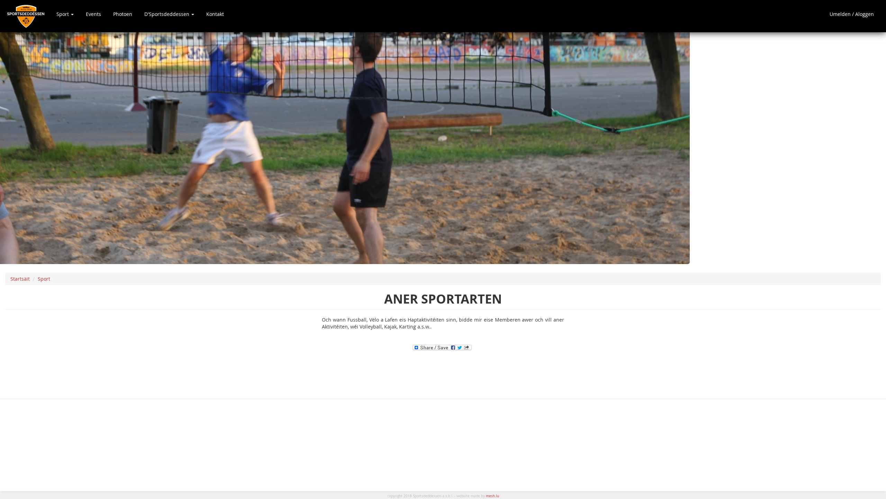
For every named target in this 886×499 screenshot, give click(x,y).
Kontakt (215, 14)
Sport (63, 14)
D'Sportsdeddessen (167, 14)
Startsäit (20, 278)
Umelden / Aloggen (852, 14)
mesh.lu (492, 496)
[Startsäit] (28, 16)
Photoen (122, 14)
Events (93, 14)
